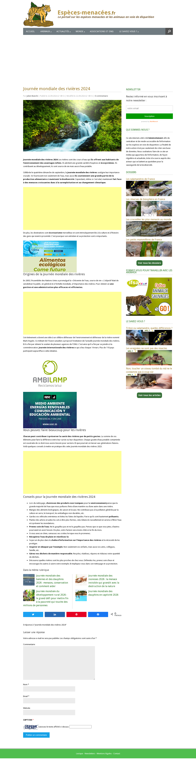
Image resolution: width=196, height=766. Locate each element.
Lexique (79, 753)
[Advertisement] (98, 57)
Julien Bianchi (32, 96)
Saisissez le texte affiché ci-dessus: (53, 727)
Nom (25, 684)
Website (26, 708)
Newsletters (90, 753)
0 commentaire (101, 96)
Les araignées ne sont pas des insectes (146, 348)
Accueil (30, 31)
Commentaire (29, 644)
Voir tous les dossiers (149, 263)
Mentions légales (104, 753)
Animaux (45, 31)
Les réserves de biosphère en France (145, 199)
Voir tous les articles (149, 395)
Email (25, 696)
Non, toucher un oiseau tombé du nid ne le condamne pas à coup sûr (149, 370)
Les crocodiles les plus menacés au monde (148, 219)
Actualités (63, 31)
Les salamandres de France (140, 179)
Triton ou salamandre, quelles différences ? (149, 328)
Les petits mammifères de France (144, 239)
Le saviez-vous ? (128, 31)
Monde (79, 31)
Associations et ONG (101, 31)
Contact (116, 753)
